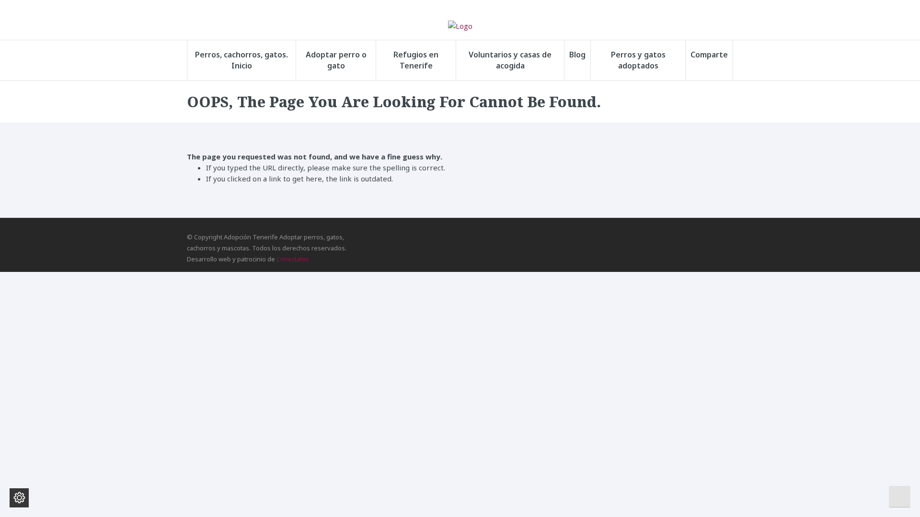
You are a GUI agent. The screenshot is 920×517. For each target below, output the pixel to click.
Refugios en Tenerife (415, 60)
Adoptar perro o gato (336, 60)
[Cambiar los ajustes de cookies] (19, 497)
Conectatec (292, 259)
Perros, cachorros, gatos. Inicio (241, 60)
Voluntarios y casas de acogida (510, 60)
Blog (577, 54)
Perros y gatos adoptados (638, 60)
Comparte (709, 54)
